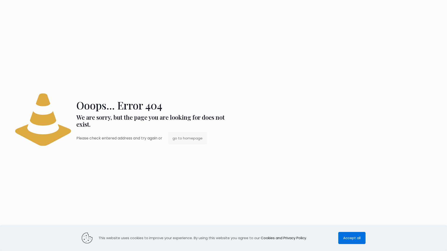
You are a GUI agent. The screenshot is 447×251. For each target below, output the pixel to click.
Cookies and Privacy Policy (283, 237)
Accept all (352, 237)
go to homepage (188, 138)
